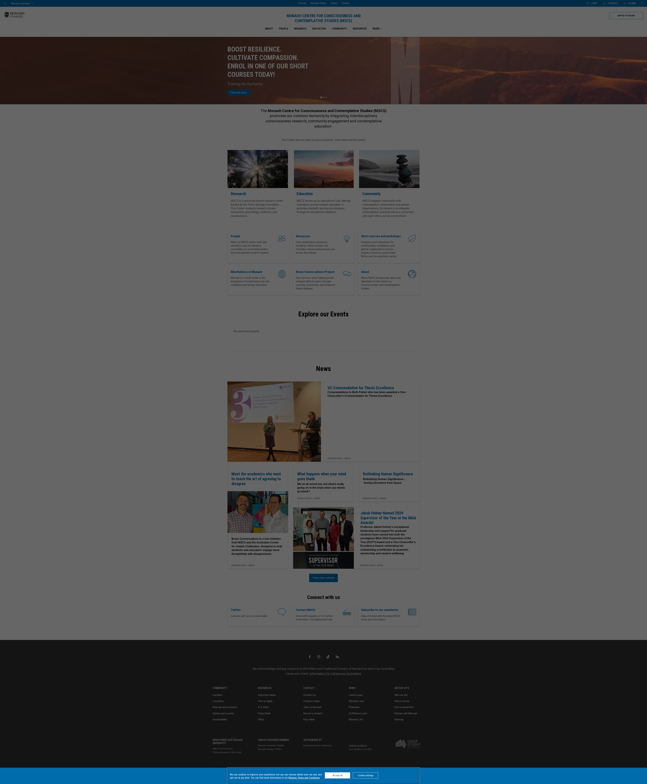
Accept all (337, 775)
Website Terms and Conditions (304, 777)
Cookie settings (365, 775)
